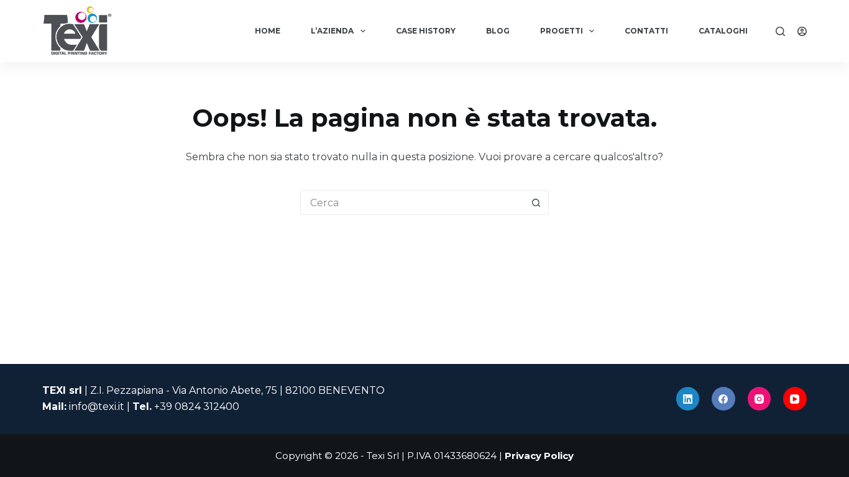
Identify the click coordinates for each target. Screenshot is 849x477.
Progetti (561, 30)
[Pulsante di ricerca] (536, 202)
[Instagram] (759, 399)
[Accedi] (802, 31)
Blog (498, 30)
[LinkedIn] (688, 399)
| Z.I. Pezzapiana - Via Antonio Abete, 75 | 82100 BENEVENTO (213, 390)
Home (267, 30)
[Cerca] (780, 31)
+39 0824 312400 (196, 406)
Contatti (646, 30)
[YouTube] (795, 399)
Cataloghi (723, 30)
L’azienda (332, 30)
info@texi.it (96, 406)
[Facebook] (723, 399)
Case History (426, 30)
